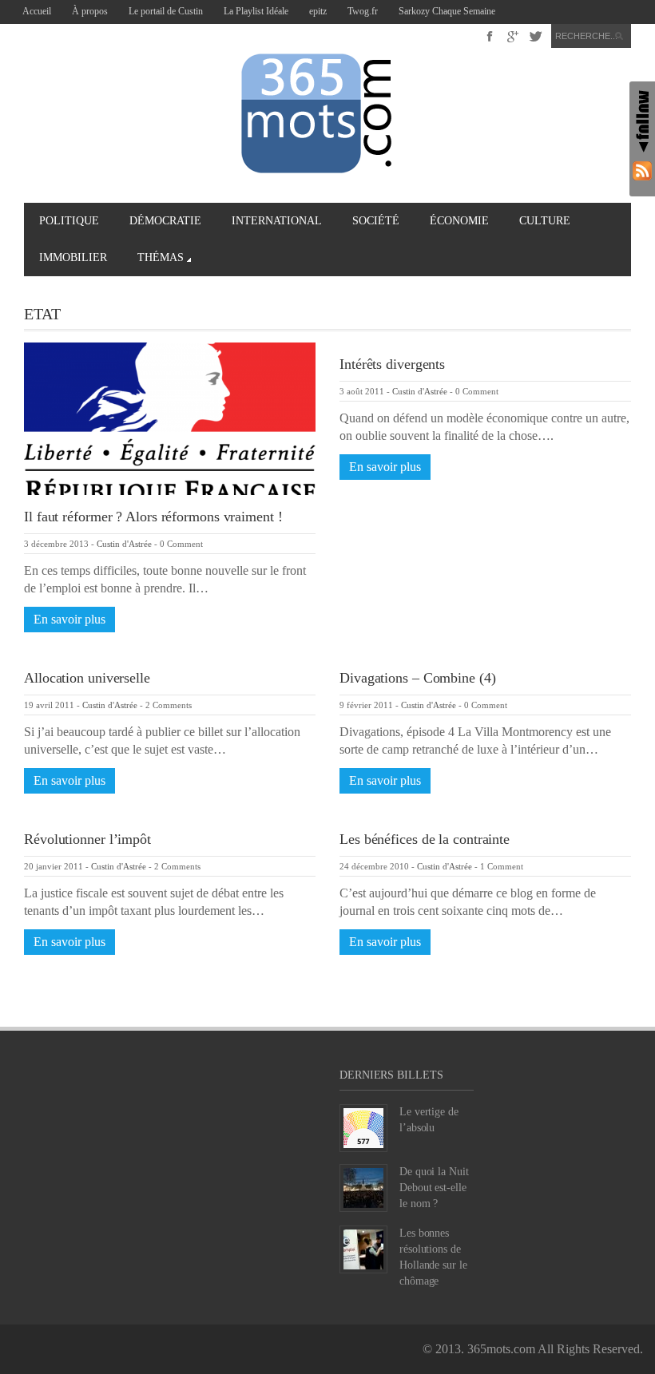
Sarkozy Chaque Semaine (447, 11)
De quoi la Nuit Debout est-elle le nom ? (434, 1188)
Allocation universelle (87, 678)
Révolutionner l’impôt (87, 839)
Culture (544, 221)
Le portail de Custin (166, 11)
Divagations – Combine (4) (417, 678)
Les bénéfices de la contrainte (424, 839)
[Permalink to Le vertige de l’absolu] (363, 1126)
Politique (69, 221)
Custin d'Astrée (124, 543)
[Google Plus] (513, 36)
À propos (90, 11)
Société (375, 221)
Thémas (160, 257)
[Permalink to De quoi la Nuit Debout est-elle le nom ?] (363, 1186)
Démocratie (165, 221)
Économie (459, 221)
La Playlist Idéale (256, 11)
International (277, 221)
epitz (318, 11)
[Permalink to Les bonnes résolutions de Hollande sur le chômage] (363, 1247)
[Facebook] (490, 36)
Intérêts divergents (392, 364)
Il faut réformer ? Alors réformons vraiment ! (153, 517)
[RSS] (642, 170)
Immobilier (73, 257)
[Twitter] (535, 36)
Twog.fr (362, 11)
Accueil (36, 11)
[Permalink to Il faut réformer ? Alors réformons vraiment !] (170, 417)
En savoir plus (69, 619)
